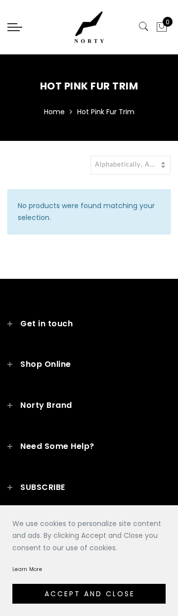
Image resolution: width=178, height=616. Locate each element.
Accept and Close (89, 594)
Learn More (27, 569)
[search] (144, 26)
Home (54, 112)
